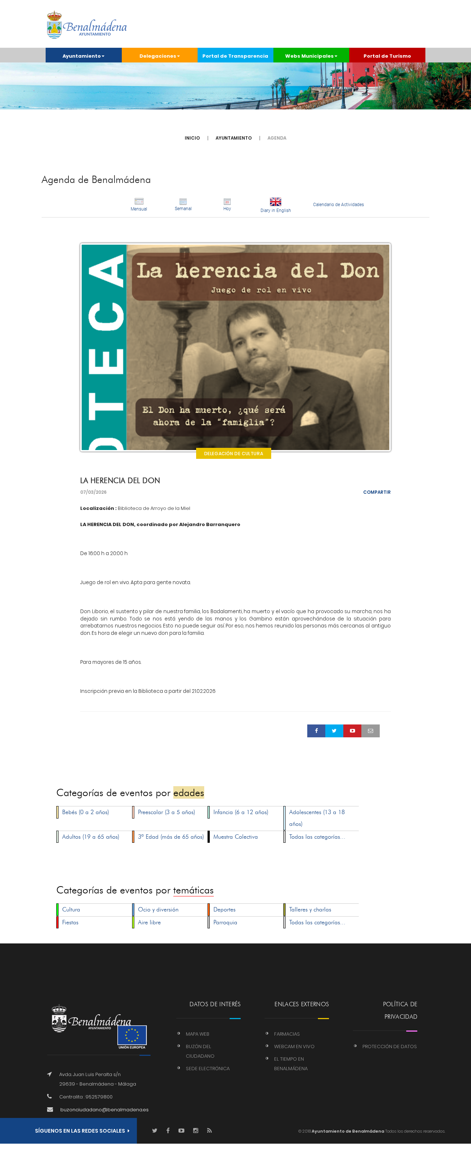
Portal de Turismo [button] (387, 56)
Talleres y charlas (310, 909)
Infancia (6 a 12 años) (240, 812)
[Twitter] (154, 1130)
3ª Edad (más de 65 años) (171, 836)
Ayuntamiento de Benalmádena (347, 1131)
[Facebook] (168, 1130)
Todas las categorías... (317, 836)
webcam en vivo (294, 1046)
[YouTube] (181, 1130)
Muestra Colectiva (235, 836)
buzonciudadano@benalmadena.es (104, 1109)
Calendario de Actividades (338, 204)
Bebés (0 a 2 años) (85, 812)
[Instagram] (195, 1130)
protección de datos (389, 1046)
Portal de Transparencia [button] (235, 56)
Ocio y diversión (158, 909)
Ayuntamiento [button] (82, 56)
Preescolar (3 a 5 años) (166, 812)
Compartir (377, 492)
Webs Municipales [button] (309, 56)
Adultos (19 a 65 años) (90, 836)
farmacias (287, 1033)
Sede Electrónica (208, 1068)
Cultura (71, 909)
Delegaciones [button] (157, 56)
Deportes (224, 909)
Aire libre (149, 922)
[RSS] (209, 1130)
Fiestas (70, 922)
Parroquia (225, 922)
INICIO (192, 138)
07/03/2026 (93, 492)
